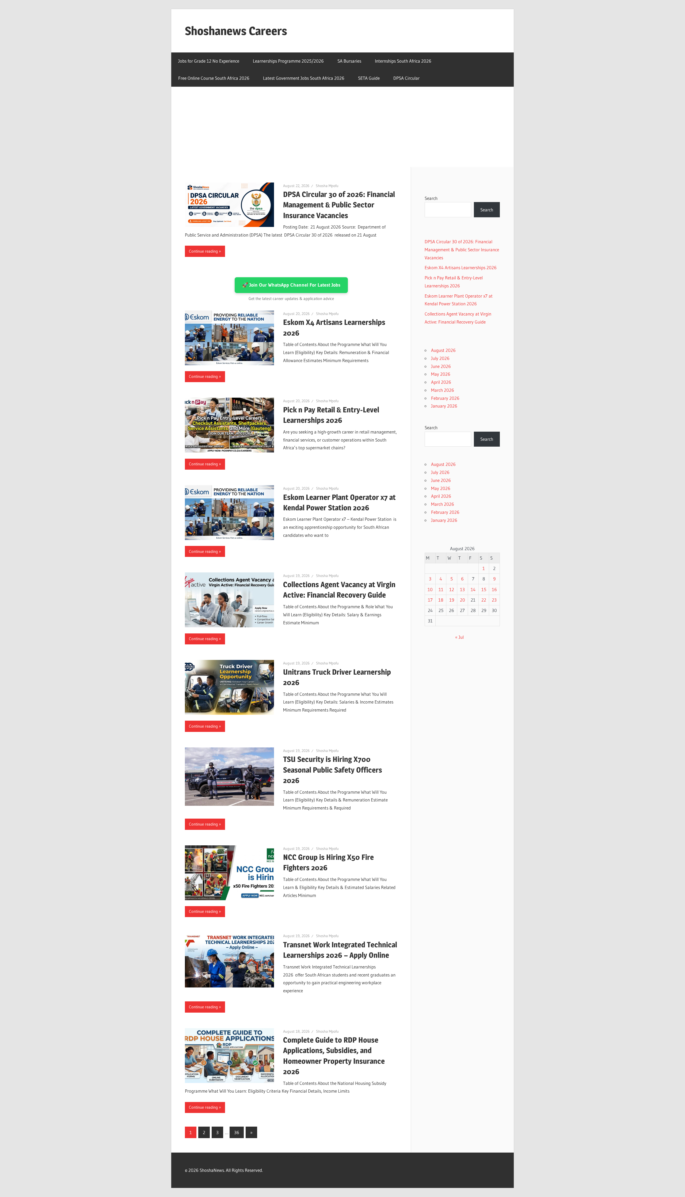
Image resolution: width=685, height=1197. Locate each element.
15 (483, 589)
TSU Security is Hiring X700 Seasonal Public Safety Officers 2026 (332, 770)
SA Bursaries (349, 61)
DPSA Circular (406, 78)
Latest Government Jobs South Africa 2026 (303, 78)
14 (473, 589)
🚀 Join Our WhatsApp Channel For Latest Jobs (291, 285)
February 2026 (445, 398)
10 (430, 589)
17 (430, 600)
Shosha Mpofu (327, 185)
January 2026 (444, 406)
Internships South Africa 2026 (403, 61)
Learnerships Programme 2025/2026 (288, 61)
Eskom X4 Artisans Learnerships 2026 (461, 267)
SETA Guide (369, 78)
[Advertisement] (342, 126)
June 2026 (441, 366)
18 (440, 600)
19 (451, 600)
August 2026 (443, 350)
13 (462, 589)
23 (494, 600)
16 (494, 589)
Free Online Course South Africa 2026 (213, 78)
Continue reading (203, 251)
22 (483, 600)
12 (451, 589)
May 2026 (440, 374)
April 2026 (441, 382)
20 (462, 600)
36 (236, 1132)
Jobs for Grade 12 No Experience (208, 61)
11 (441, 589)
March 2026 (442, 390)
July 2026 (440, 358)
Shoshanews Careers (236, 31)
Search (431, 198)
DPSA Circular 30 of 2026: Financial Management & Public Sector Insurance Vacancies (339, 205)
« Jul (459, 637)
